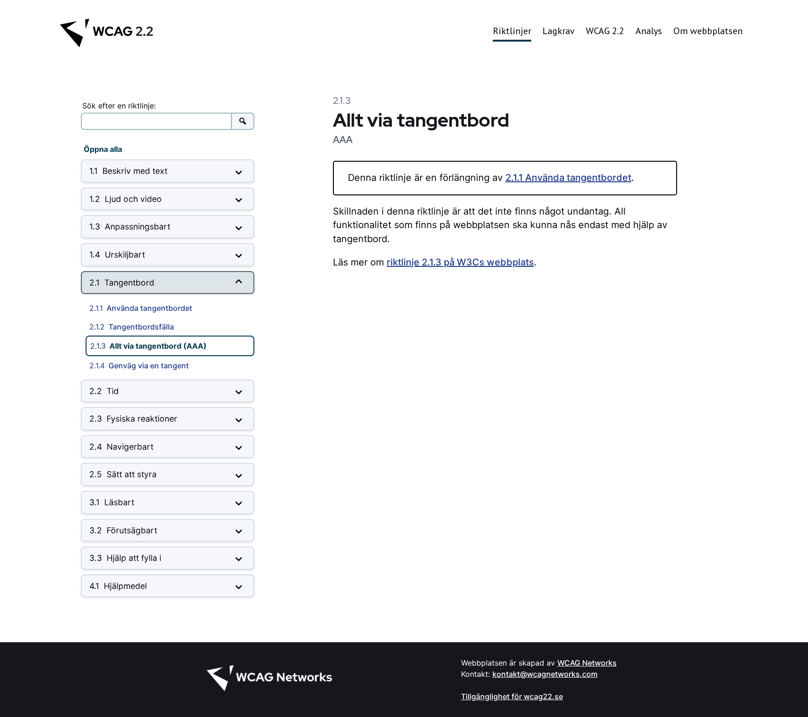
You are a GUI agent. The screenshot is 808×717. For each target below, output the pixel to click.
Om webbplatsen (708, 31)
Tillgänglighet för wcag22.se (512, 696)
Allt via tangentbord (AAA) (148, 346)
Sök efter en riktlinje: (119, 105)
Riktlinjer (512, 31)
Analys (648, 31)
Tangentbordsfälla (131, 326)
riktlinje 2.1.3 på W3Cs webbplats (460, 262)
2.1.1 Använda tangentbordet (568, 177)
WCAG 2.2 (605, 31)
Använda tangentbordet (140, 308)
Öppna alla (103, 149)
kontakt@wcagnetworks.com (545, 674)
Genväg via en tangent (139, 365)
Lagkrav (558, 31)
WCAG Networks (587, 662)
